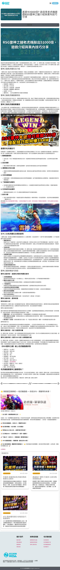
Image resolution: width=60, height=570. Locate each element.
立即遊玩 (3, 449)
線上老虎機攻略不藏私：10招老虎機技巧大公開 (18, 201)
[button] (50, 3)
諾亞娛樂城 (13, 361)
